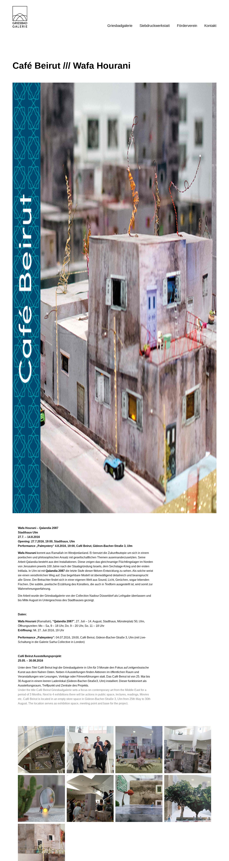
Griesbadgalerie (119, 26)
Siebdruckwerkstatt (155, 26)
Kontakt (210, 26)
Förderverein (187, 26)
